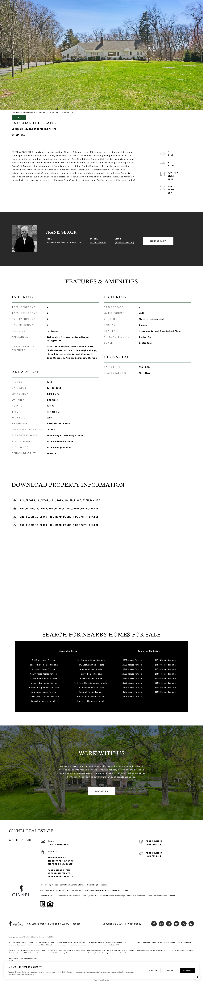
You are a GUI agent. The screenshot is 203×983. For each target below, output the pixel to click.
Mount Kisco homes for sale (43, 674)
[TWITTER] (184, 923)
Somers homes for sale (91, 678)
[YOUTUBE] (176, 923)
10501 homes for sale (165, 674)
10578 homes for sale (165, 664)
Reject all (153, 970)
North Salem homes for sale (91, 696)
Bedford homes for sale (44, 660)
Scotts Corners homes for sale (44, 696)
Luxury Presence (71, 923)
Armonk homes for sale (91, 669)
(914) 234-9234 (153, 844)
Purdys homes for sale (91, 674)
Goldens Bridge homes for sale (44, 687)
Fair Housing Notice (49, 885)
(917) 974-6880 (98, 242)
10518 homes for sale (132, 678)
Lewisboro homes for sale (43, 692)
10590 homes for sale (165, 669)
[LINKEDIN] (169, 923)
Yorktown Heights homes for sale (90, 683)
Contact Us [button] (101, 791)
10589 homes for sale (165, 687)
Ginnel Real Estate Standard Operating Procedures (84, 885)
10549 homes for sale (132, 669)
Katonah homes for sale (44, 669)
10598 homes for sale (165, 692)
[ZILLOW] (191, 923)
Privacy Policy (133, 923)
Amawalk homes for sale (91, 692)
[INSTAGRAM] (161, 923)
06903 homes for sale (165, 683)
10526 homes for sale (132, 687)
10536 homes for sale (132, 674)
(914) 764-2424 (153, 856)
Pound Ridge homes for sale (44, 683)
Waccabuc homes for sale (43, 701)
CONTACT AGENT (158, 241)
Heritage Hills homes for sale (91, 701)
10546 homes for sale (165, 678)
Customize (170, 970)
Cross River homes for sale (44, 678)
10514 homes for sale (165, 660)
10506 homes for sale (132, 664)
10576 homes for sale (132, 683)
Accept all (187, 970)
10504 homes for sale (132, 696)
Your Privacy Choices (101, 980)
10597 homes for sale (132, 692)
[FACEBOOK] (154, 923)
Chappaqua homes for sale (91, 687)
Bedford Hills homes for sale (44, 664)
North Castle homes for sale (91, 660)
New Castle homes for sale (91, 664)
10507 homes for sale (132, 660)
